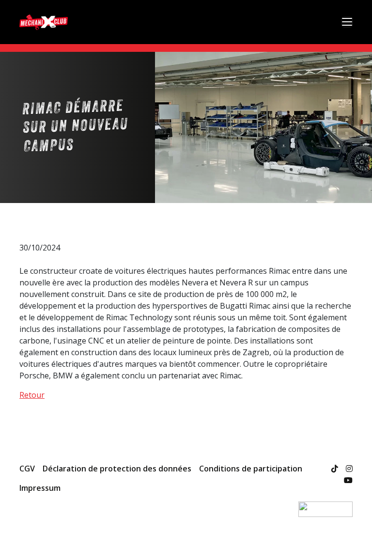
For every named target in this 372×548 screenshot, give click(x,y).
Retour (32, 395)
